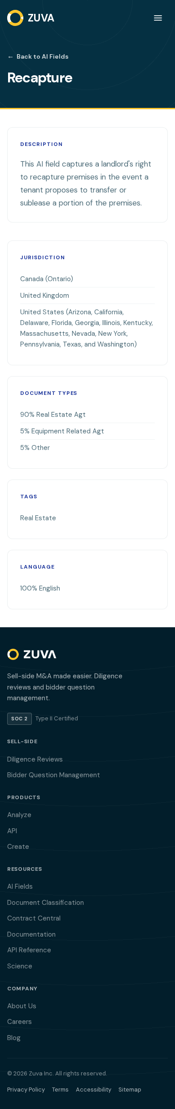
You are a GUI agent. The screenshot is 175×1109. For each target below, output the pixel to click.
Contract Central (34, 918)
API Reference (29, 950)
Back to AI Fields (38, 55)
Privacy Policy (26, 1089)
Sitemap (129, 1089)
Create (18, 846)
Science (19, 966)
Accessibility (93, 1089)
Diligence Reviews (35, 759)
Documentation (31, 934)
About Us (21, 1006)
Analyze (19, 814)
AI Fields (20, 886)
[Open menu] (158, 18)
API (12, 830)
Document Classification (45, 902)
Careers (19, 1021)
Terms (60, 1089)
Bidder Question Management (53, 775)
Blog (14, 1037)
